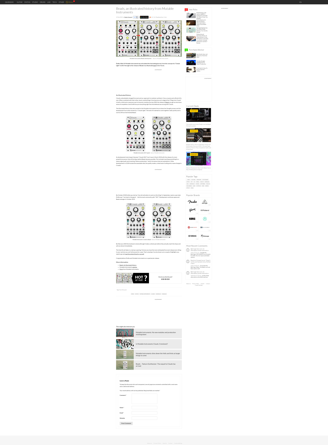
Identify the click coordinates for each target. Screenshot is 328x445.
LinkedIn (306, 2)
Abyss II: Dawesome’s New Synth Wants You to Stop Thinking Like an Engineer (198, 162)
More (121, 269)
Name (122, 407)
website (134, 267)
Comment (123, 395)
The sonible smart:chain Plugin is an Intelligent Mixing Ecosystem (198, 118)
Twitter (317, 2)
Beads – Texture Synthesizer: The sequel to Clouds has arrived (156, 365)
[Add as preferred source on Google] (144, 17)
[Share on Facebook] (172, 290)
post (154, 65)
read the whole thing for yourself (134, 254)
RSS (321, 2)
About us (188, 283)
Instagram (310, 2)
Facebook (313, 2)
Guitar (19, 2)
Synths (27, 2)
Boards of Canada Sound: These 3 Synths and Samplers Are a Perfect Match (201, 261)
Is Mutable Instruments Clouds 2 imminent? (152, 344)
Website (122, 418)
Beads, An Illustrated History (127, 265)
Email (122, 413)
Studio (35, 2)
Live (48, 2)
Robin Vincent (128, 17)
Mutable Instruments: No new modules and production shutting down (156, 333)
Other (61, 2)
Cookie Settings (199, 285)
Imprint (202, 283)
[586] (192, 210)
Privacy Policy (195, 283)
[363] (205, 218)
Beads (167, 102)
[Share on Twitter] (178, 290)
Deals (70, 2)
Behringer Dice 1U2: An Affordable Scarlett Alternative (200, 249)
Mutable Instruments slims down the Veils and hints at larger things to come (158, 354)
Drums (42, 2)
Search (325, 2)
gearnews (9, 2)
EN (300, 2)
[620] (205, 201)
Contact (208, 283)
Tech (55, 2)
